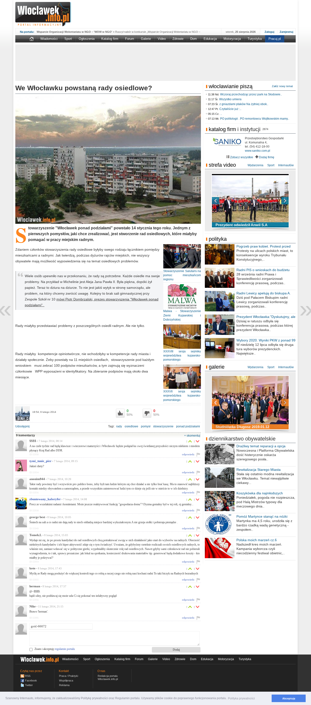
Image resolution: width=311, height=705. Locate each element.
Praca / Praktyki (68, 675)
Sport (68, 39)
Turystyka (255, 39)
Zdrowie (178, 39)
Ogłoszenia (87, 39)
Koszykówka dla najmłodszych (259, 493)
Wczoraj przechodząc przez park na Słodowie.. (251, 94)
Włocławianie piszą (230, 86)
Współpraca (66, 680)
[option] (250, 200)
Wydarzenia (255, 165)
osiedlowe (131, 426)
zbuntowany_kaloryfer (45, 499)
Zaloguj (269, 31)
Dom (193, 39)
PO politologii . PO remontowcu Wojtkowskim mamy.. (254, 118)
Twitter (29, 685)
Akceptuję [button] (288, 698)
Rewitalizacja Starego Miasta (258, 470)
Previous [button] (224, 200)
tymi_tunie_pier (40, 461)
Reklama (64, 685)
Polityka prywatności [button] (241, 698)
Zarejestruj (286, 31)
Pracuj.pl (274, 39)
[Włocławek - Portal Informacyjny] (43, 14)
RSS (27, 675)
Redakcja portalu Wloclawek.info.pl (108, 677)
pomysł (145, 426)
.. (221, 114)
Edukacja (210, 39)
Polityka (218, 239)
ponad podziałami (188, 426)
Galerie (146, 39)
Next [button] (276, 200)
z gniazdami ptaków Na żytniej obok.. (243, 104)
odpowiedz (188, 454)
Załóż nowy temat (282, 86)
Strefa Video (222, 165)
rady (119, 426)
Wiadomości (49, 39)
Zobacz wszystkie (241, 157)
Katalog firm (109, 39)
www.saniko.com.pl (257, 150)
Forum (129, 39)
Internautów (286, 165)
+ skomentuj (192, 435)
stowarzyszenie (163, 426)
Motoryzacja (232, 39)
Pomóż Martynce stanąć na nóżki (261, 516)
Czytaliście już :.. (230, 109)
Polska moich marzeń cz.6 (256, 540)
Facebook (31, 680)
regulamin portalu (65, 649)
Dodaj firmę (266, 157)
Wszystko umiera (230, 99)
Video (162, 39)
